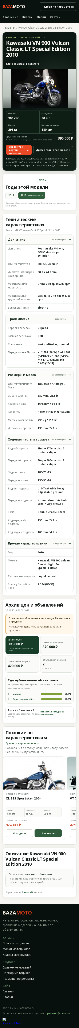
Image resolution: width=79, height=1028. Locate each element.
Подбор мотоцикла (16, 973)
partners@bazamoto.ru (61, 1013)
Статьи (55, 17)
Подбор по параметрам (58, 6)
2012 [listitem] (11, 195)
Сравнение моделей (17, 967)
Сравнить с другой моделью (19, 150)
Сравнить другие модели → (22, 743)
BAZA (17, 912)
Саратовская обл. (23, 699)
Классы (27, 17)
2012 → (42, 180)
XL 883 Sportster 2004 (24, 798)
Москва (16, 694)
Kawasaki (27, 892)
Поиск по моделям (16, 943)
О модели (19, 833)
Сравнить (48, 833)
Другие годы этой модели (53, 149)
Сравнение (10, 17)
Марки (41, 17)
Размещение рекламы (18, 979)
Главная (10, 27)
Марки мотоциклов (16, 949)
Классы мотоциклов (17, 955)
